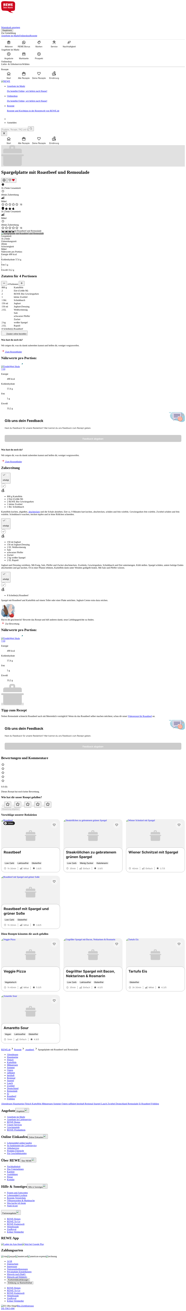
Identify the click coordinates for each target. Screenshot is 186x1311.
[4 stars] (37, 805)
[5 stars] (47, 805)
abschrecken (34, 512)
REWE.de (6, 1049)
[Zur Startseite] (11, 18)
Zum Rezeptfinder (13, 352)
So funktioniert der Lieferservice (22, 1145)
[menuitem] (8, 44)
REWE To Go (13, 1221)
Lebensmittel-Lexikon (17, 1195)
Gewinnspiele (13, 1127)
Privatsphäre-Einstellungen (19, 1271)
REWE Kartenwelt (15, 1224)
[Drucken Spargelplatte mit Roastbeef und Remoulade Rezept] (4, 180)
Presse (10, 1177)
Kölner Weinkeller (15, 1232)
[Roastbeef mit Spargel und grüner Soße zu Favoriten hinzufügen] (54, 881)
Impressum (12, 1266)
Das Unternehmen (15, 1169)
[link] (96, 88)
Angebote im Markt (16, 1117)
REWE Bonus (13, 1122)
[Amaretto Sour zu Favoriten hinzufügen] (54, 1000)
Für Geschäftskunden (17, 1153)
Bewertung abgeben (10, 809)
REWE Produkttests (16, 1130)
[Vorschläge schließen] (4, 133)
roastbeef (29, 1049)
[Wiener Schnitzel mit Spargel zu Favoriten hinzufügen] (179, 824)
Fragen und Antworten (17, 1192)
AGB (9, 1261)
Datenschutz (12, 1264)
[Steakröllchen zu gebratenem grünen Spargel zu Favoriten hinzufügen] (116, 824)
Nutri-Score (12, 1205)
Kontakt (10, 1179)
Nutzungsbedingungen (17, 1269)
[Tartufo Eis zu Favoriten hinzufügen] (179, 944)
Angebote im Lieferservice (19, 1119)
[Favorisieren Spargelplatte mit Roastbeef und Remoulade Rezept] (11, 180)
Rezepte (18, 1049)
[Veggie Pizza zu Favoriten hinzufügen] (54, 944)
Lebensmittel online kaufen (19, 1143)
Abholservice (13, 1148)
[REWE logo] (5, 81)
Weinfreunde (13, 1226)
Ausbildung (12, 1174)
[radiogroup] (93, 805)
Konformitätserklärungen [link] (18, 1280)
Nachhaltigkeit (13, 1166)
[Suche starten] (31, 128)
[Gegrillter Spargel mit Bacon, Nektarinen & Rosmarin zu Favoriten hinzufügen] (116, 944)
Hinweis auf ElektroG (17, 1277)
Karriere (11, 1171)
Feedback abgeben (93, 438)
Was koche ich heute (16, 1203)
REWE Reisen (13, 1219)
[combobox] (14, 129)
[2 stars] (17, 805)
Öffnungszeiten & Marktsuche (21, 1200)
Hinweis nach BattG (16, 1274)
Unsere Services (14, 1124)
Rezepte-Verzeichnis (16, 1198)
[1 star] (7, 805)
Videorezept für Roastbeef (140, 716)
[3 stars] (27, 805)
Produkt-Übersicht (15, 1151)
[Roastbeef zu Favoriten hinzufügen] (54, 824)
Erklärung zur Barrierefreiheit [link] (20, 1283)
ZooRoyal (11, 1229)
